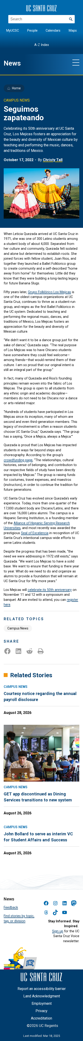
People (32, 31)
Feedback (11, 907)
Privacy (41, 1011)
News (12, 63)
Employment (42, 1003)
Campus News (17, 628)
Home (16, 88)
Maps (73, 31)
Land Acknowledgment (41, 996)
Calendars (53, 31)
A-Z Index (41, 45)
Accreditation (41, 1018)
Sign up (57, 931)
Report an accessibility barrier (42, 989)
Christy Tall (52, 160)
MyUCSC (12, 31)
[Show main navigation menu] (76, 62)
